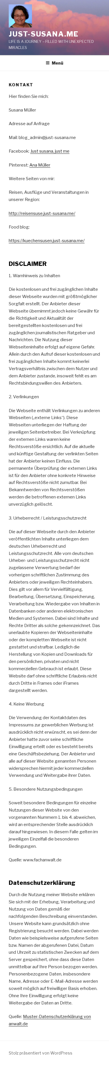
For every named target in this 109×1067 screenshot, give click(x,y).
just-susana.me (43, 34)
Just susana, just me (49, 151)
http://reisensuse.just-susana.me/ (42, 213)
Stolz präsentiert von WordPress (40, 1052)
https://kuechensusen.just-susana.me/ (47, 240)
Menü (57, 63)
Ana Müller (39, 165)
